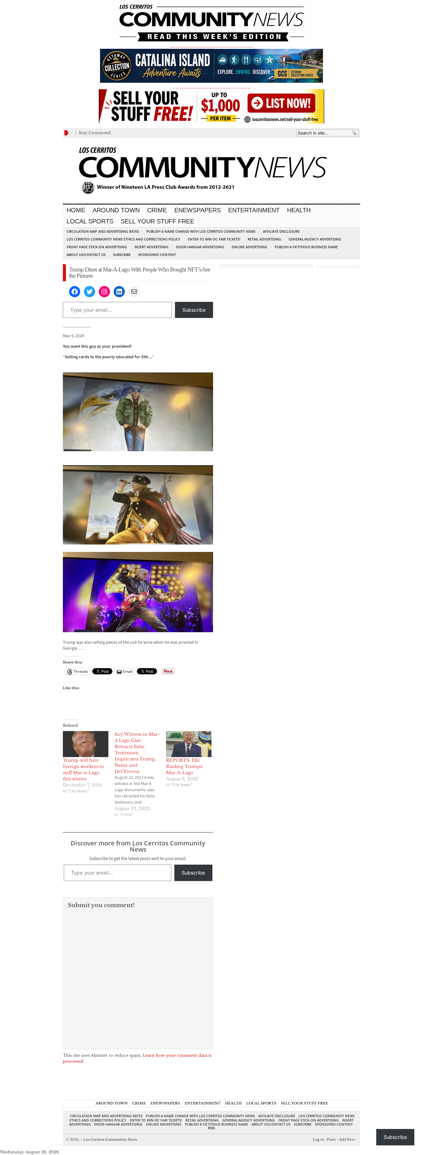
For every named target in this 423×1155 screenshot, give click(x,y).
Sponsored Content (157, 254)
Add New (347, 1139)
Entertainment (254, 210)
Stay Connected (95, 132)
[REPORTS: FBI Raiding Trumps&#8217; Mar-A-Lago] (189, 744)
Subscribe (122, 254)
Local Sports (90, 221)
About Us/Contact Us (86, 254)
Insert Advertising (151, 247)
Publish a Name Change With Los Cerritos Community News (200, 231)
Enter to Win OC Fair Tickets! (214, 239)
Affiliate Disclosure (281, 231)
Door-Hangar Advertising (200, 247)
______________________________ (211, 45)
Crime (157, 210)
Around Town (116, 210)
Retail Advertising (264, 239)
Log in (318, 1139)
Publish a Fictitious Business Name (306, 247)
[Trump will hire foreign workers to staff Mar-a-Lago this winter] (85, 744)
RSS (211, 1128)
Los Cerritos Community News (109, 1139)
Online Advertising (249, 247)
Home (76, 210)
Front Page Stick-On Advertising (97, 247)
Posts (331, 1139)
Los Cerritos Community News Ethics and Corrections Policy (124, 239)
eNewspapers (197, 210)
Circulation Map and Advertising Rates (103, 231)
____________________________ (211, 86)
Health (299, 210)
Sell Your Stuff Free (157, 221)
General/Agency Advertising (315, 239)
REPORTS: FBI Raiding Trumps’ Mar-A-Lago (184, 766)
